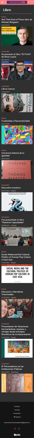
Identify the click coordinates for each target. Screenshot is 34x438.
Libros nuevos (8, 88)
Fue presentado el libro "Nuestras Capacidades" (12, 221)
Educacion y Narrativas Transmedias (12, 293)
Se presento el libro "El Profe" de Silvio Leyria (16, 55)
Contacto (17, 406)
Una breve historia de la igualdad (12, 154)
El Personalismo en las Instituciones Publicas (12, 367)
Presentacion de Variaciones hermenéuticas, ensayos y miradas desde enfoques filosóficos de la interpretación (16, 330)
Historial (17, 410)
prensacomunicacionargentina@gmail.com (17, 423)
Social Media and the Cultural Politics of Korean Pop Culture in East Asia (16, 257)
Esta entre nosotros (10, 187)
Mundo (3, 17)
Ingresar (18, 417)
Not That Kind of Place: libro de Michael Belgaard (16, 21)
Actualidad (5, 51)
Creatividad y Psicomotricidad (15, 121)
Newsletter (17, 413)
